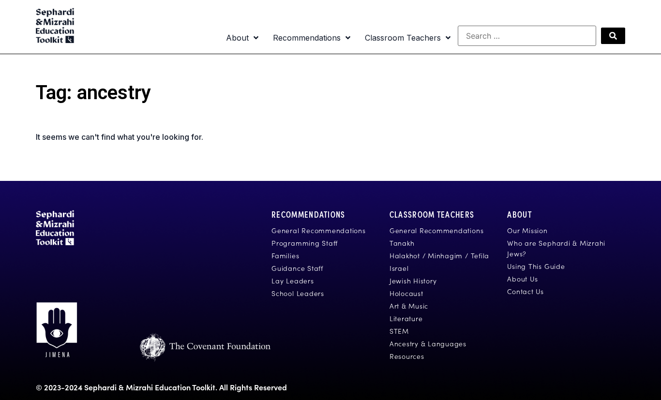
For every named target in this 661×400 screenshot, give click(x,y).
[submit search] (613, 36)
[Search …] (527, 36)
